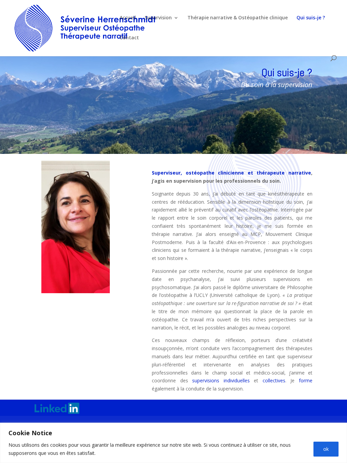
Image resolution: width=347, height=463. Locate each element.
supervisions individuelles (221, 380)
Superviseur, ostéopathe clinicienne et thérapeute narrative (231, 172)
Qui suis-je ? (311, 18)
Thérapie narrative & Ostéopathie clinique (237, 18)
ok (326, 449)
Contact (129, 38)
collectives (274, 380)
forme (305, 380)
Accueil (128, 18)
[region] (173, 443)
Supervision (158, 18)
